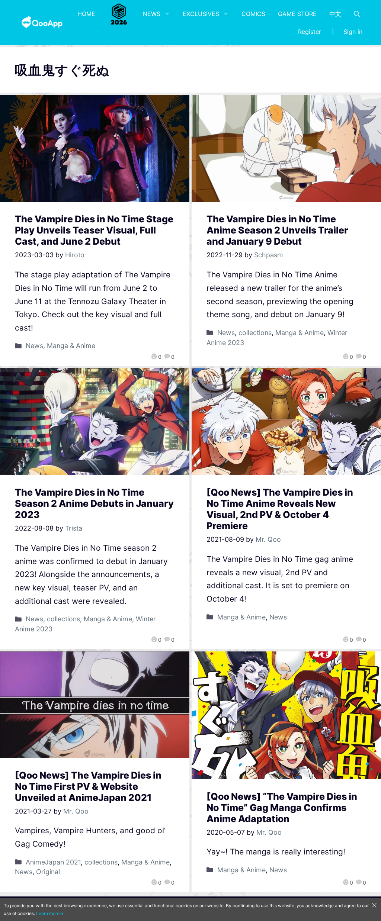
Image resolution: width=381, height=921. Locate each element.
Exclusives (201, 13)
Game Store (297, 13)
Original (48, 872)
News (151, 13)
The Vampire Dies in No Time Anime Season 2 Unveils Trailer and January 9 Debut (277, 230)
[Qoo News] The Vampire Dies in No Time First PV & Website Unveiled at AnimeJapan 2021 (88, 786)
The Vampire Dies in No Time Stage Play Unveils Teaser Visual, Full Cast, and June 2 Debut (94, 230)
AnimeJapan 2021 (53, 862)
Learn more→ (50, 913)
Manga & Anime (71, 346)
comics (253, 13)
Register (309, 31)
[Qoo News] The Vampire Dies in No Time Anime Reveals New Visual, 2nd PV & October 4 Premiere (279, 509)
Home (86, 13)
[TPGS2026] (119, 14)
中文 (335, 13)
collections (255, 332)
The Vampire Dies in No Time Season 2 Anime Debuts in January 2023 (94, 503)
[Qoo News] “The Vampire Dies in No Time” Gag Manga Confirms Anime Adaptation (281, 807)
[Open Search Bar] (357, 13)
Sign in (352, 31)
